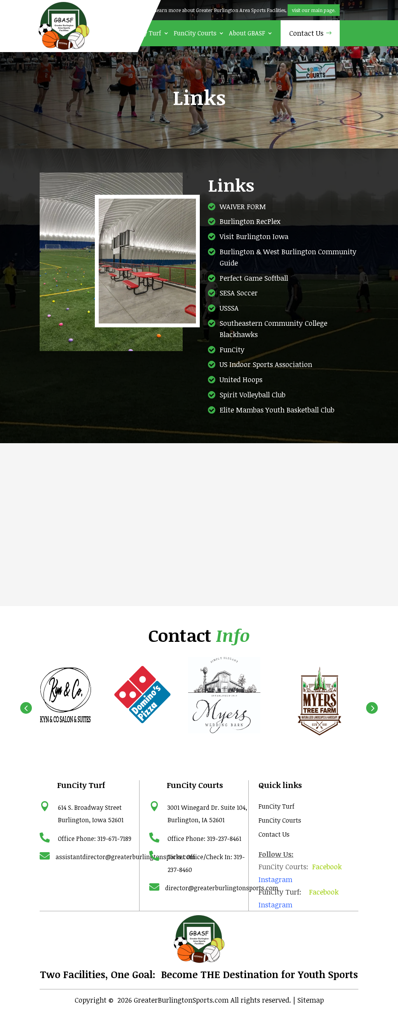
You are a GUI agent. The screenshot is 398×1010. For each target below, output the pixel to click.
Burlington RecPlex (250, 221)
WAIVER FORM (243, 206)
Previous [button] (26, 708)
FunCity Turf (143, 33)
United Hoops (241, 379)
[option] (64, 696)
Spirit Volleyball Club (252, 394)
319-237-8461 (224, 838)
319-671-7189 (114, 838)
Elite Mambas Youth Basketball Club (277, 409)
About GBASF (247, 33)
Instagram (275, 879)
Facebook (327, 866)
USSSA (229, 308)
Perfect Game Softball (254, 278)
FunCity (232, 349)
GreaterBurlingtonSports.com (181, 1000)
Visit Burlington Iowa (254, 236)
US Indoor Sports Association (266, 364)
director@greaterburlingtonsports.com (221, 888)
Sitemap (310, 1000)
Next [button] (372, 708)
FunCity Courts (195, 33)
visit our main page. (313, 10)
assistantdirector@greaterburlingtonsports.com (126, 857)
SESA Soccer (239, 292)
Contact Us (306, 33)
